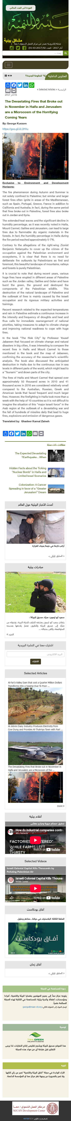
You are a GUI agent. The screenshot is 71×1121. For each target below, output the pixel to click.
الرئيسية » (61, 89)
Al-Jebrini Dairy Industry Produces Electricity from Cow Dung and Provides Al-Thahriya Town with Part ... (35, 728)
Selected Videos (36, 861)
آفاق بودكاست (35, 910)
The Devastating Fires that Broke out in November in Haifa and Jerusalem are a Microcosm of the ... (34, 768)
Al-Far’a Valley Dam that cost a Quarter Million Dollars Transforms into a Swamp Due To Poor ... (35, 684)
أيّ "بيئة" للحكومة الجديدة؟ (38, 75)
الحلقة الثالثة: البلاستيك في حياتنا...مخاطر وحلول (41, 919)
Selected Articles (47, 89)
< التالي (52, 556)
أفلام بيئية (35, 817)
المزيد (11, 634)
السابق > (60, 556)
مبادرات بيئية (35, 567)
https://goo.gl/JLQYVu (15, 129)
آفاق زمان (35, 965)
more (60, 805)
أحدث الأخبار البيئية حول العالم (35, 505)
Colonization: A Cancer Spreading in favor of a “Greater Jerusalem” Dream (27, 488)
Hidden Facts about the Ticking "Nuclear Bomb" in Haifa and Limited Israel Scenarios (27, 472)
